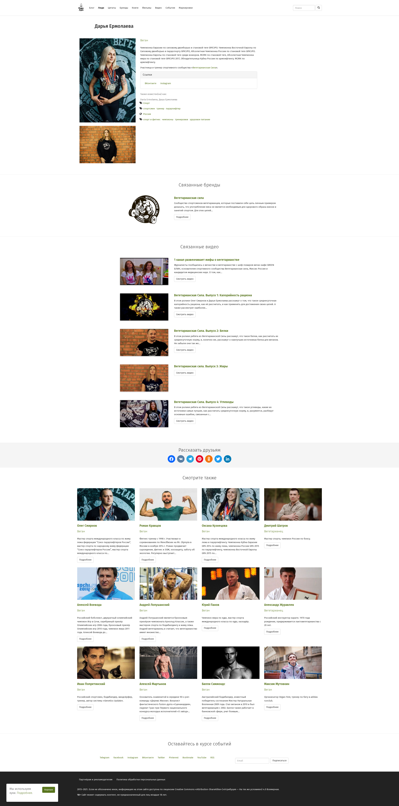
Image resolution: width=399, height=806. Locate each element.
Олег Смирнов (87, 525)
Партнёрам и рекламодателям (95, 779)
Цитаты (112, 7)
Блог (91, 7)
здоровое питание (200, 119)
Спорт (146, 103)
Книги (135, 7)
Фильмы (146, 7)
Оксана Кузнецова (214, 525)
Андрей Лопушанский (154, 605)
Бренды (124, 7)
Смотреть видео (185, 278)
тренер (160, 108)
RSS (212, 757)
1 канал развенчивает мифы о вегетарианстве (206, 260)
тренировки (181, 119)
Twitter (161, 757)
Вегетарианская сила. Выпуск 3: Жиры (201, 366)
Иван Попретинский (91, 684)
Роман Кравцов (150, 525)
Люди (101, 7)
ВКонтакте (150, 83)
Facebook (118, 757)
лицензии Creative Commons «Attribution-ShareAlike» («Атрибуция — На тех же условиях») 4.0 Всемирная (221, 789)
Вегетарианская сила (189, 198)
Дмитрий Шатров (276, 525)
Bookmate (188, 757)
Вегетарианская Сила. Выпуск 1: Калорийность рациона (213, 295)
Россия (147, 114)
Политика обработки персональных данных (140, 779)
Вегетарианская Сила (204, 67)
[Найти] (318, 8)
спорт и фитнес (151, 119)
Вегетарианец (273, 531)
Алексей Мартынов (152, 684)
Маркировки (186, 7)
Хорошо (48, 789)
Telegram (104, 757)
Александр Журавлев (279, 605)
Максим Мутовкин (276, 684)
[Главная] (82, 7)
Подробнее (182, 217)
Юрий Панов (210, 605)
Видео (158, 7)
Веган (144, 40)
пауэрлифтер (173, 108)
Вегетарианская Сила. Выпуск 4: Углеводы (203, 402)
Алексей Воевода (89, 605)
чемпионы (167, 119)
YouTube (201, 757)
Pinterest (173, 757)
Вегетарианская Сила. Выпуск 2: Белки (201, 331)
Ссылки (147, 74)
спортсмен (149, 108)
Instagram (165, 83)
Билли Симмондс (213, 684)
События (170, 7)
